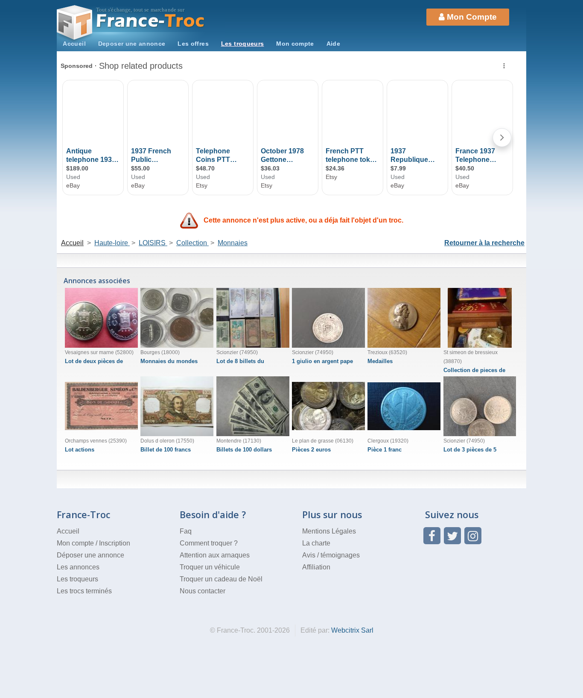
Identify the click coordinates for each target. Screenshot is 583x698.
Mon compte (295, 43)
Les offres (193, 43)
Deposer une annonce (132, 43)
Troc (151, 20)
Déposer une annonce (90, 555)
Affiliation (316, 567)
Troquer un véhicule (210, 567)
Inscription (114, 543)
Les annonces (78, 567)
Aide (333, 43)
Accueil (74, 43)
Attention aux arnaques (215, 555)
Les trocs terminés (84, 591)
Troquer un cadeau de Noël (221, 579)
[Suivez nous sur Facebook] (431, 535)
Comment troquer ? (209, 543)
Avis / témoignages (331, 555)
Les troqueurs (242, 43)
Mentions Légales (329, 531)
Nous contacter (202, 591)
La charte (316, 543)
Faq (186, 531)
